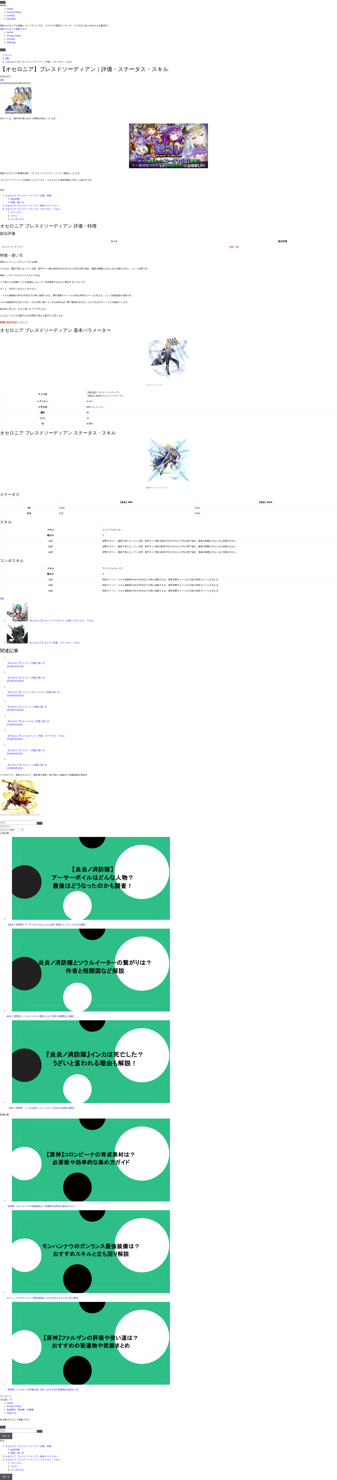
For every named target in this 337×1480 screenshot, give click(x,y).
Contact (11, 15)
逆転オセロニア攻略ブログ (13, 29)
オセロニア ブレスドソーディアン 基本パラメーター (31, 205)
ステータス (16, 212)
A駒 (2, 80)
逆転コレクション (95, 407)
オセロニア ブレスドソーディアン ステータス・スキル (32, 209)
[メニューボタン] (3, 49)
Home (10, 8)
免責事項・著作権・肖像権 (20, 1409)
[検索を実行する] (39, 823)
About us (11, 1413)
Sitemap (11, 18)
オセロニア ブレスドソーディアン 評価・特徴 (28, 195)
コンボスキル (17, 219)
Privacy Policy (14, 12)
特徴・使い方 (17, 202)
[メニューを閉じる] (3, 2)
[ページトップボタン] (3, 1427)
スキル (14, 215)
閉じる (6, 1435)
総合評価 (15, 199)
